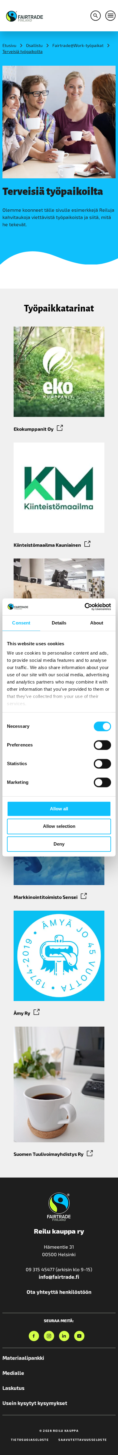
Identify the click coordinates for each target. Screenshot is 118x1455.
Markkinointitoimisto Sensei (45, 897)
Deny (59, 843)
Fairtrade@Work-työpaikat (77, 45)
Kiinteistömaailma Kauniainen (47, 545)
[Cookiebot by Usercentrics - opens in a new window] (85, 607)
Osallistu (34, 45)
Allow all (59, 808)
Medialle (13, 1373)
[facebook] (34, 1336)
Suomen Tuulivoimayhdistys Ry (49, 1154)
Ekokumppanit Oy (34, 429)
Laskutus (13, 1388)
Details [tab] (59, 622)
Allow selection (59, 826)
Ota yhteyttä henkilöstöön (59, 1292)
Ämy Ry (22, 1013)
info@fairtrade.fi (59, 1277)
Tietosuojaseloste (30, 1439)
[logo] (24, 15)
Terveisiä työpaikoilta (22, 51)
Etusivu (9, 45)
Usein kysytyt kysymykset (34, 1403)
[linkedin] (64, 1336)
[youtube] (79, 1336)
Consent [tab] (21, 622)
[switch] (102, 745)
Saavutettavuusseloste (82, 1439)
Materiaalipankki (23, 1358)
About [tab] (96, 622)
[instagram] (49, 1336)
